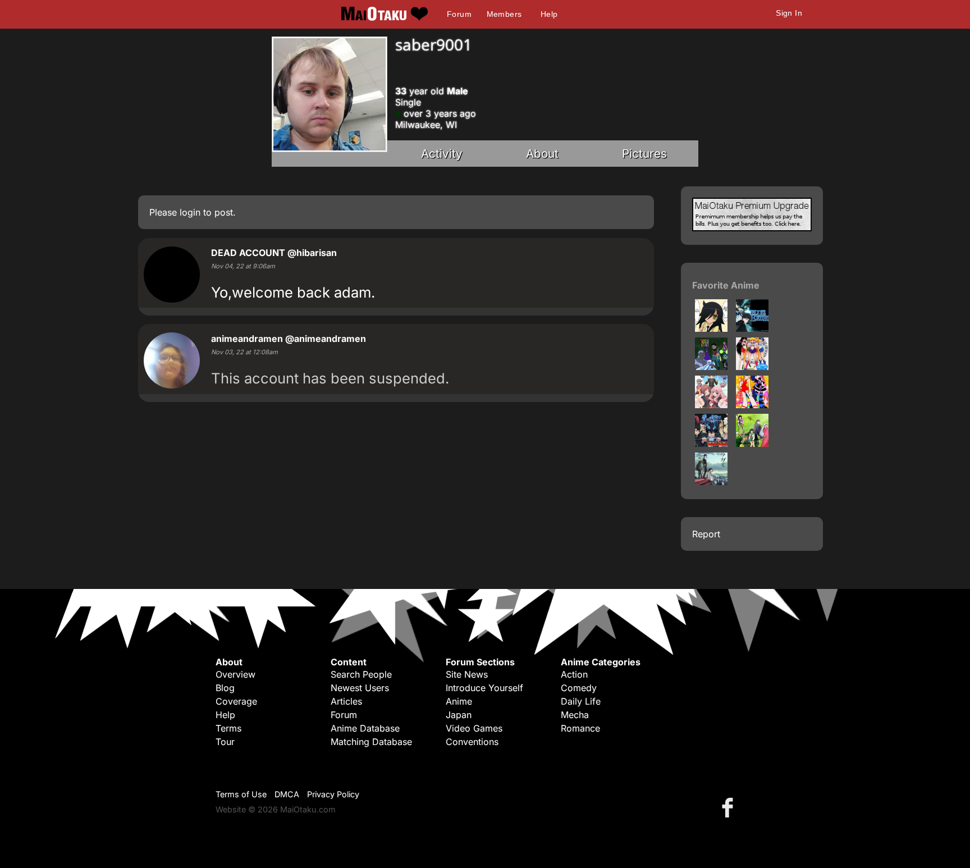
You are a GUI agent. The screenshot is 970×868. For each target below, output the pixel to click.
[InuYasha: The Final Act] (752, 443)
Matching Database (371, 741)
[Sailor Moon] (752, 366)
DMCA (286, 794)
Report (706, 534)
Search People (361, 674)
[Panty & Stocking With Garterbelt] (752, 404)
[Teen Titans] (711, 366)
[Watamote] (711, 328)
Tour (225, 741)
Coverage (236, 701)
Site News (467, 674)
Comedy (579, 687)
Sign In (789, 12)
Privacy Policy (333, 794)
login (190, 212)
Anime (459, 701)
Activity (442, 154)
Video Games (474, 728)
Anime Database (365, 728)
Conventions (472, 741)
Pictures (644, 154)
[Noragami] (711, 481)
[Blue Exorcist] (752, 328)
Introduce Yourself (484, 687)
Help (549, 14)
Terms (228, 728)
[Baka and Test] (711, 404)
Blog (225, 687)
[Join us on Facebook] (730, 807)
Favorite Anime (725, 285)
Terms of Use (241, 794)
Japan (459, 714)
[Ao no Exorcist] (711, 443)
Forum (459, 14)
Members (504, 14)
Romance (580, 728)
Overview (235, 674)
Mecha (575, 714)
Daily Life (581, 701)
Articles (346, 701)
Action (574, 674)
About (542, 154)
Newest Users (360, 687)
